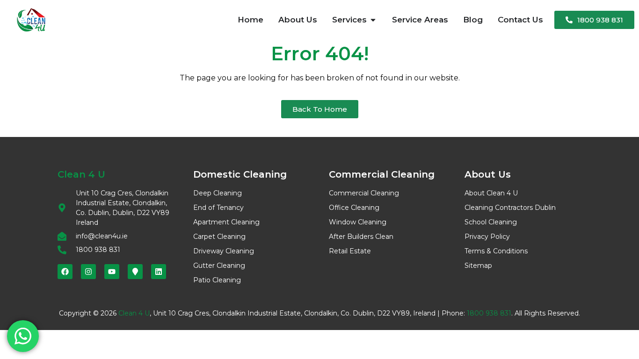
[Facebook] (65, 271)
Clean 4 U (134, 313)
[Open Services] (373, 20)
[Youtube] (111, 271)
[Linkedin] (158, 271)
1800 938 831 (489, 313)
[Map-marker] (135, 271)
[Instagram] (88, 271)
